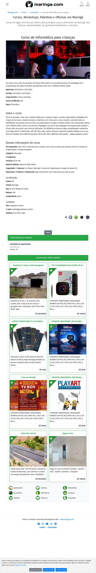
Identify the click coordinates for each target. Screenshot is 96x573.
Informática (72, 488)
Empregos (72, 498)
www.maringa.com (67, 519)
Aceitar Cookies (61, 570)
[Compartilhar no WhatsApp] (76, 217)
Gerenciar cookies (35, 570)
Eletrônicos (45, 493)
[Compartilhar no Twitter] (82, 217)
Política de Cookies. (20, 565)
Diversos (44, 498)
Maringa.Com (12, 12)
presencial (34, 12)
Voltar (48, 232)
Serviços (71, 493)
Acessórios (18, 493)
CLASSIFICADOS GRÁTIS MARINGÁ (48, 258)
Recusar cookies (49, 570)
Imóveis (44, 488)
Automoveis (18, 488)
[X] (51, 524)
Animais (17, 498)
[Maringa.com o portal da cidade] (44, 4)
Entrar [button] (88, 6)
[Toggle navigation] (7, 4)
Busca (82, 6)
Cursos (23, 12)
